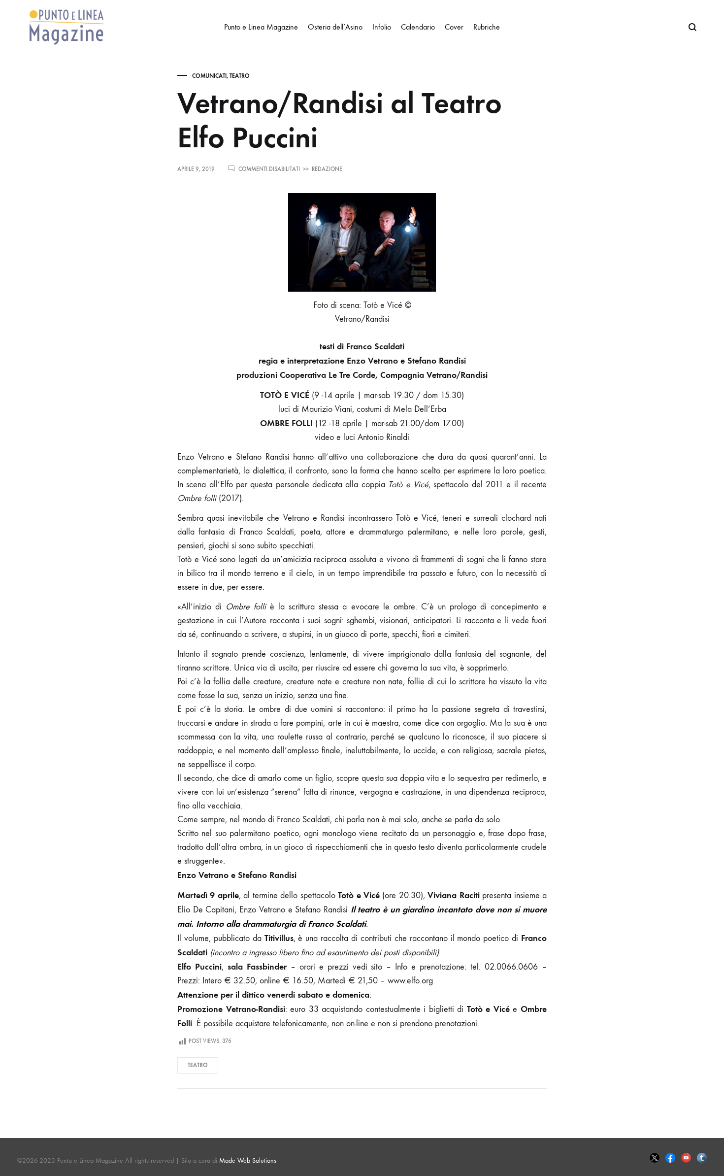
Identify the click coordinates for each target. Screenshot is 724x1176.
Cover (454, 27)
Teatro (240, 75)
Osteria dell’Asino (335, 27)
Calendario (418, 27)
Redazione (327, 169)
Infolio (381, 27)
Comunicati (209, 75)
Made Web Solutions (247, 1160)
